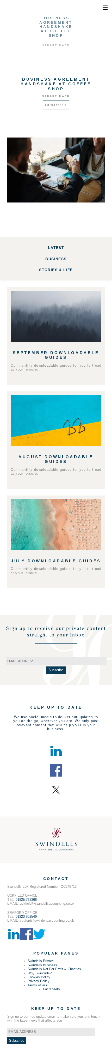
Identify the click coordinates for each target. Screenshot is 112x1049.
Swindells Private (41, 961)
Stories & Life (56, 270)
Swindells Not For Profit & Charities (54, 969)
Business (55, 259)
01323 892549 (26, 917)
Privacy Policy (38, 981)
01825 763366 (26, 900)
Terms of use (37, 985)
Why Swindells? (40, 973)
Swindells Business (42, 965)
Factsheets (51, 989)
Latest (56, 248)
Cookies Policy (39, 977)
